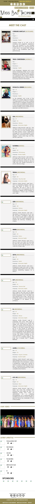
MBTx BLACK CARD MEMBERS (9, 502)
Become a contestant (21, 7)
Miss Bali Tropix (13, 1)
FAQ (15, 500)
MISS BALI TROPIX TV (25, 1)
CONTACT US (9, 500)
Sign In (32, 7)
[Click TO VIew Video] (17, 434)
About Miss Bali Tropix (22, 500)
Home (5, 1)
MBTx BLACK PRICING (22, 502)
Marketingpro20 (20, 497)
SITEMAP (30, 502)
